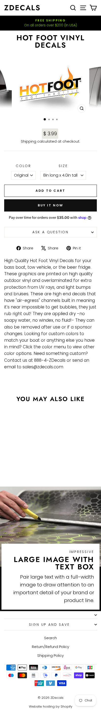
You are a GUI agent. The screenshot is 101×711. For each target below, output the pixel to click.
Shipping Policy (50, 655)
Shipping (28, 141)
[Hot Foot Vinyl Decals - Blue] (24, 469)
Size (63, 165)
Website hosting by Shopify (50, 706)
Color (23, 165)
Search (50, 637)
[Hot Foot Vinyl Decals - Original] (19, 469)
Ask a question (50, 232)
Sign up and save (49, 624)
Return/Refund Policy (50, 646)
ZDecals (22, 7)
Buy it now (50, 205)
